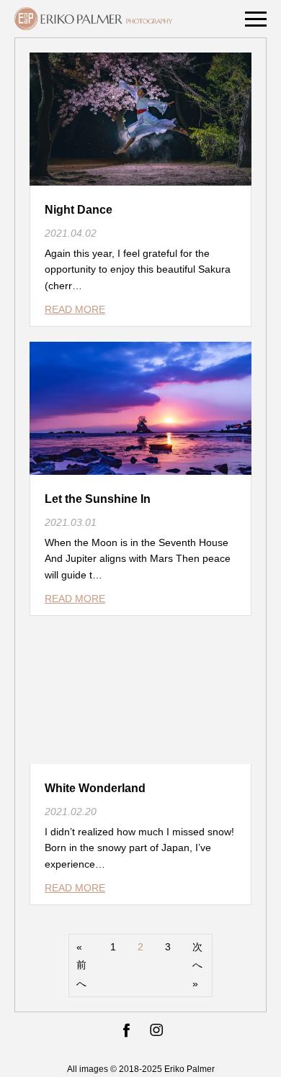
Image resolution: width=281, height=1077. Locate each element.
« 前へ (81, 965)
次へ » (197, 965)
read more (75, 309)
